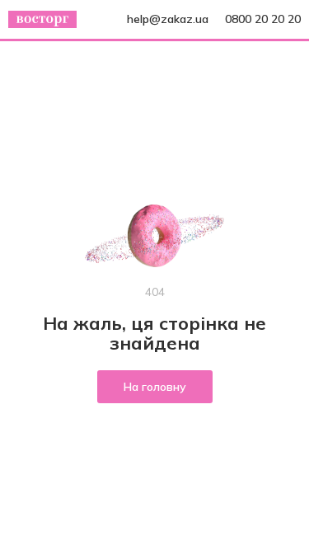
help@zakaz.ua (167, 19)
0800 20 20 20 (263, 19)
